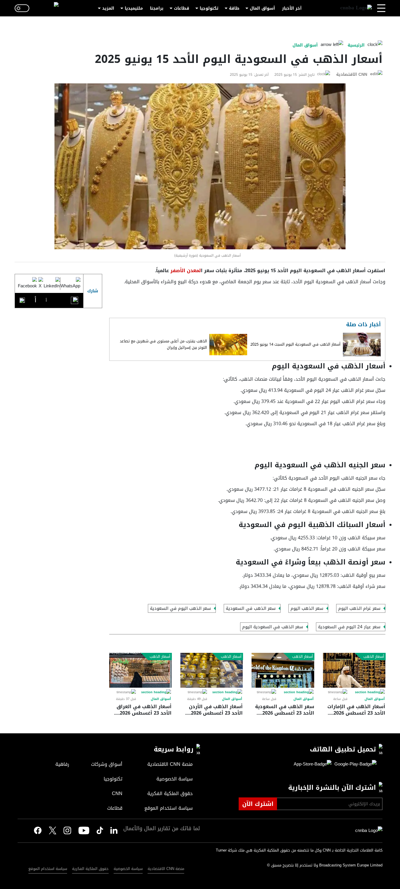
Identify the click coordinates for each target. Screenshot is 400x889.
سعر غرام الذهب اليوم (359, 608)
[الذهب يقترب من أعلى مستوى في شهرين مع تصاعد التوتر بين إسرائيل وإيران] (228, 345)
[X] (40, 283)
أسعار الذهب (373, 657)
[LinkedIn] (51, 283)
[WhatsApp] (70, 283)
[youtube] (83, 831)
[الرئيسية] (356, 8)
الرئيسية (356, 45)
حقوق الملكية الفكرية (90, 868)
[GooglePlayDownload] (354, 764)
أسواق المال (262, 8)
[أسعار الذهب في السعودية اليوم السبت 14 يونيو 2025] (362, 345)
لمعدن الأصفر (185, 270)
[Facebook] (27, 283)
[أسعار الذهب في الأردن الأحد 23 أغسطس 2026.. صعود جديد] (211, 670)
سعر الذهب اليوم (306, 608)
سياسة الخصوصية (128, 868)
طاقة (234, 8)
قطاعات (181, 8)
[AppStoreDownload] (312, 764)
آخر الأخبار (292, 8)
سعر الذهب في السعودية (251, 608)
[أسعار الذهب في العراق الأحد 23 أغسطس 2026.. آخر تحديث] (140, 670)
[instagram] (67, 831)
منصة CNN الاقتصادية (166, 868)
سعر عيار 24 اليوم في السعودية (349, 627)
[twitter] (113, 831)
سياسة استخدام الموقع (47, 868)
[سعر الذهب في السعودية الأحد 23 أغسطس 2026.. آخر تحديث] (283, 670)
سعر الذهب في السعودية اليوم (272, 627)
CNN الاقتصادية (351, 74)
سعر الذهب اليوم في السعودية (180, 608)
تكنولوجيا (209, 8)
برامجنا (156, 8)
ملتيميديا (134, 8)
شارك (92, 291)
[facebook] (38, 831)
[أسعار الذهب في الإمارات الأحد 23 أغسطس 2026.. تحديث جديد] (354, 670)
